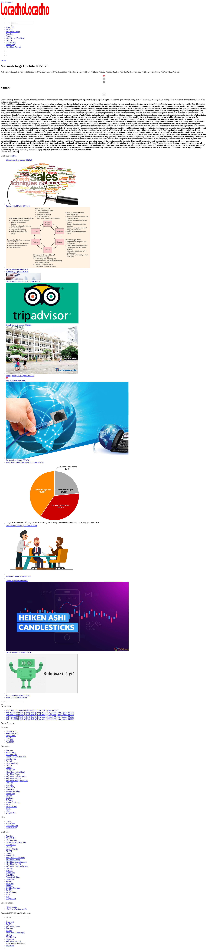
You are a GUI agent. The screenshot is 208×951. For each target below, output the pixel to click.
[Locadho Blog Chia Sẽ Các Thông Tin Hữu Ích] (25, 14)
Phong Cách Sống (13, 791)
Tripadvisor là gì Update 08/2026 (18, 325)
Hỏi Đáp (3, 60)
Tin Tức (9, 30)
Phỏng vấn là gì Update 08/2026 (18, 576)
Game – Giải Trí (12, 763)
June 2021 (10, 740)
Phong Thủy (10, 45)
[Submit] (2, 704)
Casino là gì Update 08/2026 (17, 581)
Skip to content (6, 2)
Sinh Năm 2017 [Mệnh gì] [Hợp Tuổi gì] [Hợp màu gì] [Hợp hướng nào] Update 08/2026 (40, 713)
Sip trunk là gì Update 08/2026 (17, 460)
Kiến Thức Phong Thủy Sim (17, 781)
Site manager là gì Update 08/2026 (19, 160)
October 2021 (11, 731)
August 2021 (11, 736)
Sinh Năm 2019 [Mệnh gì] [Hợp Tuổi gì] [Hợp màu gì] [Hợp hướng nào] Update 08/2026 (40, 717)
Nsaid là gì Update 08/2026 (16, 697)
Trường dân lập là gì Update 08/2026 (20, 376)
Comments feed (12, 826)
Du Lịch (9, 761)
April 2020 (10, 742)
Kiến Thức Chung (13, 32)
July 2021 (9, 738)
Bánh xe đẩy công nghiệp (17, 909)
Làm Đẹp (9, 783)
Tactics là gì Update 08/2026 (17, 269)
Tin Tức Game (11, 807)
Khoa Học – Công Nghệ (15, 38)
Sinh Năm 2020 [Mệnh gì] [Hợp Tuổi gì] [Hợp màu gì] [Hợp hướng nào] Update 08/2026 (40, 719)
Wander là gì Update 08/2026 (17, 272)
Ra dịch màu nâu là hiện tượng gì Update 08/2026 (25, 462)
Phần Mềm (10, 789)
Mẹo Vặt (9, 785)
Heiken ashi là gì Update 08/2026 (18, 652)
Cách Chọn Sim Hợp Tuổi (16, 757)
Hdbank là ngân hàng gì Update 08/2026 (21, 526)
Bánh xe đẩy (12, 907)
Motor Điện (10, 787)
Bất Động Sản (11, 755)
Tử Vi (8, 809)
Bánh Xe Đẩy (11, 752)
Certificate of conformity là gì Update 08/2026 (23, 281)
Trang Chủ (10, 27)
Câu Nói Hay (11, 42)
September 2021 (12, 733)
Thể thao (9, 800)
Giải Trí (9, 40)
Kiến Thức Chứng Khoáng (16, 776)
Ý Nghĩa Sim (11, 813)
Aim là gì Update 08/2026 (16, 381)
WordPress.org (11, 828)
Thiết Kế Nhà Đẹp (13, 802)
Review (9, 36)
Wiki (7, 811)
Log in (8, 821)
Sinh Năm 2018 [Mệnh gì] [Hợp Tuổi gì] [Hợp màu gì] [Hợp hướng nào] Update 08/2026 (40, 715)
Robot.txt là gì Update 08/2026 (17, 695)
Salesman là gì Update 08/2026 (17, 206)
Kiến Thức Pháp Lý (13, 47)
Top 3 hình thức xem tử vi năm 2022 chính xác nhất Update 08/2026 (32, 710)
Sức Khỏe (9, 798)
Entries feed (10, 823)
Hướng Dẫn (10, 770)
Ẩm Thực (9, 34)
